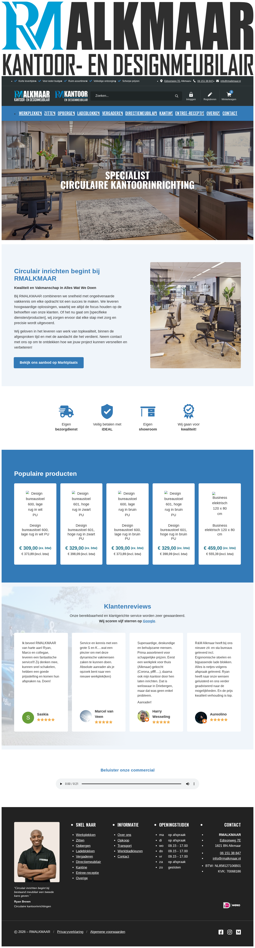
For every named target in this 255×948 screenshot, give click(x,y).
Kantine (166, 113)
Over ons (124, 835)
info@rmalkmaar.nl (231, 81)
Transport (125, 846)
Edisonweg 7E (172, 81)
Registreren (210, 94)
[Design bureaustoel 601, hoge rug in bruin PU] (174, 524)
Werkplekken (30, 113)
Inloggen (191, 94)
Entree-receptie (189, 113)
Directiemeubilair (141, 113)
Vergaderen (112, 113)
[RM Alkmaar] (32, 96)
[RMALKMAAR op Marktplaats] (238, 932)
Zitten (49, 113)
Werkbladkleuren (130, 851)
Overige (213, 113)
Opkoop (123, 840)
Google (149, 621)
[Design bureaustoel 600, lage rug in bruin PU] (127, 524)
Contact (230, 113)
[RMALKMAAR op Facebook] (221, 932)
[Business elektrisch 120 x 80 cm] (220, 524)
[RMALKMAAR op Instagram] (229, 932)
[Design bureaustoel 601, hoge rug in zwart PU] (81, 524)
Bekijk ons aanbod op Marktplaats (49, 362)
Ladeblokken (88, 113)
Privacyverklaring (70, 932)
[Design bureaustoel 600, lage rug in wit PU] (35, 524)
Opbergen (66, 113)
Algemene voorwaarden (107, 932)
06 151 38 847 (205, 81)
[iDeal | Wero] (232, 905)
